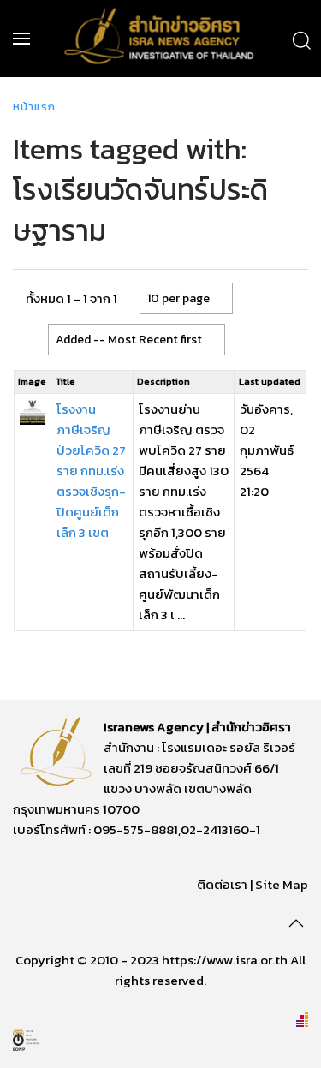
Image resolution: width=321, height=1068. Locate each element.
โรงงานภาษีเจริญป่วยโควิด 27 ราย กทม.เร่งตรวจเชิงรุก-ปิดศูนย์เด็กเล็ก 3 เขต (91, 470)
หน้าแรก (34, 106)
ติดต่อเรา (222, 884)
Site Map (281, 884)
